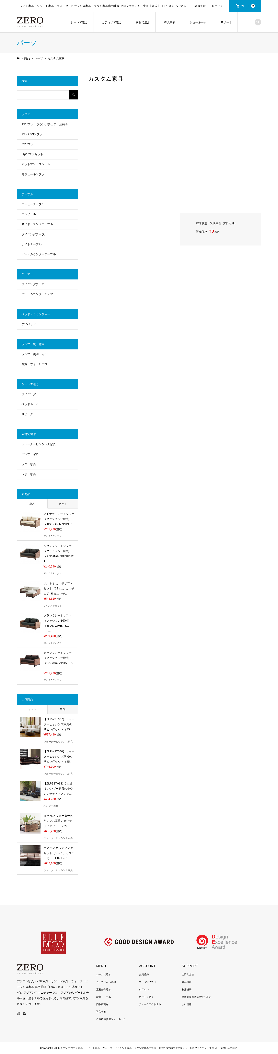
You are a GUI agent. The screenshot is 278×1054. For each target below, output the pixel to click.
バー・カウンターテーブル (39, 254)
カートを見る (146, 996)
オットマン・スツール (36, 164)
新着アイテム (103, 996)
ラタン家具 (29, 464)
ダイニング (29, 394)
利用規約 (187, 989)
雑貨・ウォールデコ (34, 364)
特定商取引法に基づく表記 (196, 996)
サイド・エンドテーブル (37, 224)
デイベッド (29, 324)
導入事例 (169, 22)
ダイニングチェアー (34, 284)
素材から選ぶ (103, 989)
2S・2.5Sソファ (32, 134)
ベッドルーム (30, 404)
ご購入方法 (188, 974)
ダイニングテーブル (34, 234)
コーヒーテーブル (33, 204)
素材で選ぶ (143, 22)
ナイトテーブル (32, 244)
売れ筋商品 (102, 1004)
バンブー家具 (30, 454)
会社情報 (187, 1004)
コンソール (29, 214)
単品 (32, 503)
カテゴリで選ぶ (112, 22)
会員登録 (200, 6)
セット (62, 503)
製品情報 (187, 982)
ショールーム (198, 22)
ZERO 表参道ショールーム (111, 1019)
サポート (226, 22)
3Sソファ (28, 144)
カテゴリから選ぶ (106, 982)
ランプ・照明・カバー (36, 354)
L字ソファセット (32, 154)
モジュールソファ (33, 174)
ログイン (217, 6)
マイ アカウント (148, 982)
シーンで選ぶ (79, 22)
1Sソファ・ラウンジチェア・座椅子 (45, 124)
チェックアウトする (150, 1004)
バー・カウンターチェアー (39, 294)
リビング (27, 414)
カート (247, 6)
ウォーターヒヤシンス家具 (39, 444)
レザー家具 (29, 474)
